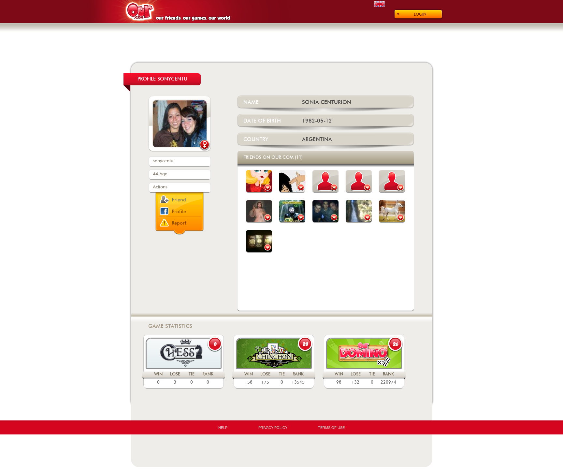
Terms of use (331, 428)
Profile (179, 211)
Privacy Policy (272, 428)
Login (420, 14)
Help (222, 428)
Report (179, 223)
